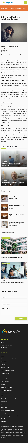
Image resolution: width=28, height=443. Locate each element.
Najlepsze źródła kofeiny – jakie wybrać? (16, 206)
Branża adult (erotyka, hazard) (8, 358)
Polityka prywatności (7, 345)
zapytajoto (3, 48)
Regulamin (4, 347)
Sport (2, 404)
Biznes (2, 356)
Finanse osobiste (5, 367)
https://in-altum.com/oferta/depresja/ (10, 99)
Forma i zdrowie (5, 51)
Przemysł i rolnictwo (6, 390)
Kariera (3, 376)
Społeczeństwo (4, 401)
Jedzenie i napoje (5, 373)
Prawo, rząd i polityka (6, 387)
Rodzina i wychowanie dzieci (8, 398)
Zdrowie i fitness (5, 418)
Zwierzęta (3, 421)
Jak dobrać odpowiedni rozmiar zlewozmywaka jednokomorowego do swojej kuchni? (17, 224)
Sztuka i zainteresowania (7, 410)
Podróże (3, 384)
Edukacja (3, 364)
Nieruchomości (5, 381)
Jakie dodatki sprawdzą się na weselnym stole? (16, 197)
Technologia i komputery (7, 413)
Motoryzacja (4, 378)
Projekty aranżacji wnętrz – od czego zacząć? (12, 282)
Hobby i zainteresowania (7, 370)
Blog (2, 342)
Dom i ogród (4, 361)
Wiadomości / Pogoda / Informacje (9, 416)
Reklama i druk (5, 393)
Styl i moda (4, 407)
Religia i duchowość (6, 396)
